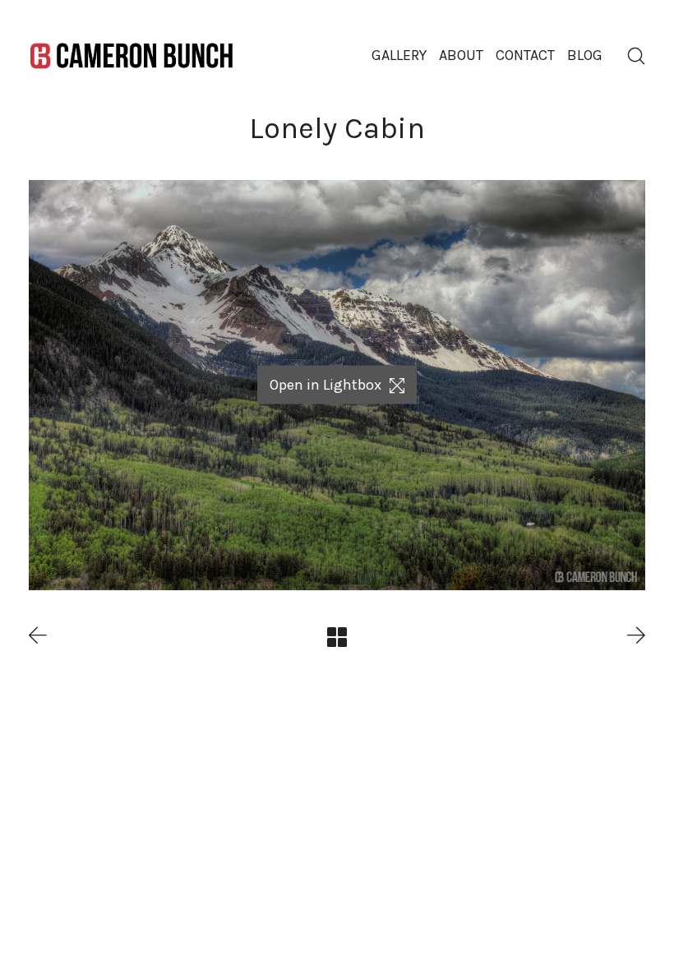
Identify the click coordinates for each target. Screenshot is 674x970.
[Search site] (636, 56)
